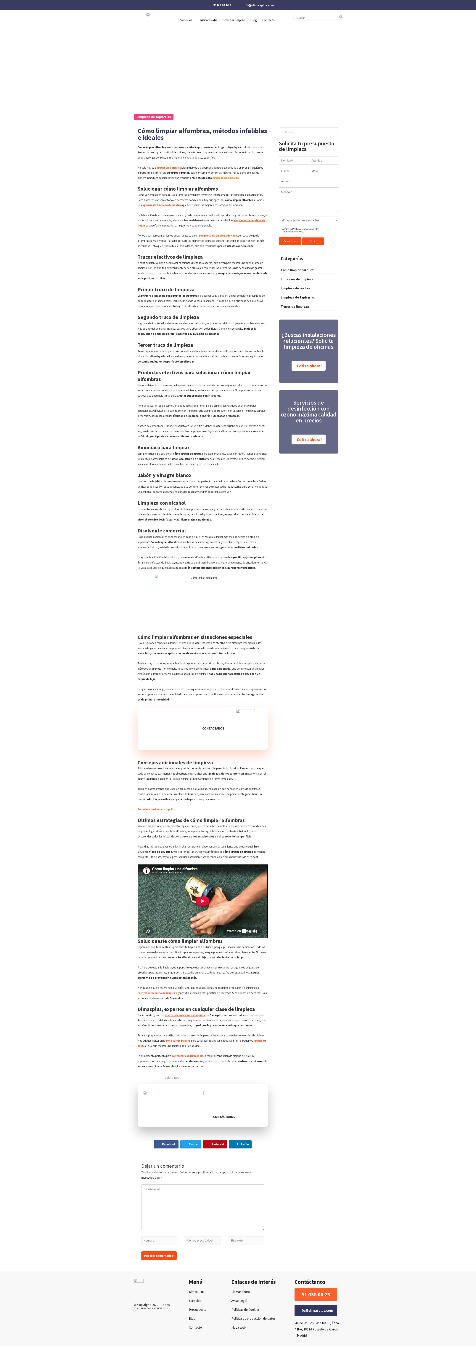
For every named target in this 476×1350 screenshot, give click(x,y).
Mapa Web (238, 1327)
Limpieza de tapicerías (154, 117)
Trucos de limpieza (295, 306)
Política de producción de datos (253, 1318)
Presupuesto (198, 1309)
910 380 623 (222, 5)
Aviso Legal (239, 1300)
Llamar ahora (240, 1292)
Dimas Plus (196, 1292)
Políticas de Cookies (245, 1309)
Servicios (195, 1300)
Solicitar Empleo (234, 20)
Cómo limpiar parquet (297, 270)
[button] (213, 728)
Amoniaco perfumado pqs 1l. (156, 809)
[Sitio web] (246, 1241)
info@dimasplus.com (258, 5)
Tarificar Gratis (207, 20)
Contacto (268, 20)
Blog (254, 20)
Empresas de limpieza (297, 279)
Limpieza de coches (295, 288)
